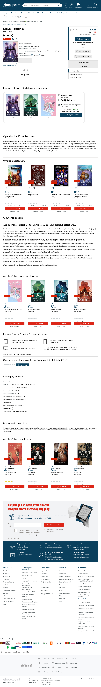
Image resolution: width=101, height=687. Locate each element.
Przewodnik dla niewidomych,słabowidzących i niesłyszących (27, 586)
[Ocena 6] (35, 51)
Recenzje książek (64, 593)
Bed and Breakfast (57, 472)
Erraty (61, 590)
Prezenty (43, 585)
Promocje (45, 13)
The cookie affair (10, 472)
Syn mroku (31, 472)
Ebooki (13, 13)
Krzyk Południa (76, 244)
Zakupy (24, 578)
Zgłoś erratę (7, 402)
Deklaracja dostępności (66, 579)
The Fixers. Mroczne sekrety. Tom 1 (60, 195)
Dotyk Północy (49, 244)
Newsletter (44, 590)
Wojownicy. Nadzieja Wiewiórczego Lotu (81, 195)
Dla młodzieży (7, 411)
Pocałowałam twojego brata (71, 105)
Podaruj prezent (32, 17)
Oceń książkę (45, 587)
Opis (75, 71)
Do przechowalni (83, 66)
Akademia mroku (33, 194)
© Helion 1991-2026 (8, 682)
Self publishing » (78, 552)
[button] (95, 177)
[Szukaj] (59, 5)
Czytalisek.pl (73, 667)
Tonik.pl (93, 678)
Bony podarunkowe (9, 598)
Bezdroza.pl (73, 663)
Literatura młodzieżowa (20, 411)
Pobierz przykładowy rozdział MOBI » (14, 399)
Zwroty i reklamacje (65, 582)
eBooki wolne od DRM (28, 592)
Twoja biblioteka (46, 582)
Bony (21, 17)
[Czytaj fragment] (25, 60)
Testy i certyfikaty (8, 601)
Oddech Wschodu (61, 244)
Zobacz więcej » (13, 538)
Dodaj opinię (22, 365)
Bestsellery (60, 13)
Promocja (7, 39)
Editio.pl (46, 663)
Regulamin (62, 573)
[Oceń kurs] (9, 365)
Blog (4, 604)
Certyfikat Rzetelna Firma (86, 605)
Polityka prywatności (65, 576)
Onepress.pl (60, 659)
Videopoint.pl (46, 667)
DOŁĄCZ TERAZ (54, 525)
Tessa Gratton (8, 197)
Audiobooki (21, 13)
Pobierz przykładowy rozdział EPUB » (14, 396)
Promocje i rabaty (8, 582)
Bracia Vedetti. (54, 252)
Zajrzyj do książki (8, 65)
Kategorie (6, 13)
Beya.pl (60, 667)
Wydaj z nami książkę (84, 586)
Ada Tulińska (28, 43)
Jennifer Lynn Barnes (57, 197)
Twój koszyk (44, 576)
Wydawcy (6, 596)
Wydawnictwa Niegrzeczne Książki (47, 255)
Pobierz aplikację (11, 17)
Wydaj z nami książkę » (52, 544)
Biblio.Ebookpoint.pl (60, 672)
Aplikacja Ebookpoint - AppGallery (29, 613)
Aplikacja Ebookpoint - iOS (30, 609)
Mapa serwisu (63, 596)
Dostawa (62, 585)
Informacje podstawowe (29, 572)
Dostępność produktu (77, 77)
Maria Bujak (31, 196)
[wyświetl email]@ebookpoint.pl (53, 680)
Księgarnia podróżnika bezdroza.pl (85, 622)
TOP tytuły (6, 579)
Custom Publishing (84, 592)
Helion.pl (46, 659)
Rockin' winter (86, 258)
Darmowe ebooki (71, 13)
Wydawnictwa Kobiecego (61, 249)
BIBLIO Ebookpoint (84, 589)
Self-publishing (82, 584)
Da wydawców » (78, 544)
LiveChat (62, 598)
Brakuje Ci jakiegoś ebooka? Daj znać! (54, 553)
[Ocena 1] (25, 51)
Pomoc (27, 354)
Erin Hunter (77, 197)
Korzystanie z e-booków (29, 581)
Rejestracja (44, 573)
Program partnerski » (24, 544)
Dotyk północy (35, 46)
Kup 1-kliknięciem (83, 56)
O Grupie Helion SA (84, 602)
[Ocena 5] (33, 51)
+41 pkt (16, 39)
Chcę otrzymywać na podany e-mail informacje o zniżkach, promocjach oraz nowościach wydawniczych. (29, 532)
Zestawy (6, 593)
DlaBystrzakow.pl (60, 663)
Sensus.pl (73, 659)
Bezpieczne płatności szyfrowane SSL (16, 652)
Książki (29, 13)
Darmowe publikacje (9, 590)
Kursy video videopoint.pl (86, 631)
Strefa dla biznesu (83, 571)
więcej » (35, 535)
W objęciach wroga (68, 100)
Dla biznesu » (21, 552)
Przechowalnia (45, 579)
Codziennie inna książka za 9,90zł (13, 24)
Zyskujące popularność (10, 585)
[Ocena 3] (29, 51)
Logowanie (44, 571)
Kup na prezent (84, 51)
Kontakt (62, 571)
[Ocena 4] (31, 51)
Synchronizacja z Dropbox (29, 602)
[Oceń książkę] (30, 51)
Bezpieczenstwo (27, 575)
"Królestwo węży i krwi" (34, 261)
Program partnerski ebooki (86, 576)
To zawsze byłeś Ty (72, 258)
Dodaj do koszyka (83, 39)
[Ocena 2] (27, 51)
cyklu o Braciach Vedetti (27, 231)
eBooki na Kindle (27, 599)
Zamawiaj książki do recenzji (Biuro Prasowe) (85, 580)
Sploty (46, 672)
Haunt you (77, 472)
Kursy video (36, 13)
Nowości (52, 13)
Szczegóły (76, 74)
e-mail (9, 525)
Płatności (62, 587)
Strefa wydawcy (83, 573)
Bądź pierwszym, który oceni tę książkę (49, 51)
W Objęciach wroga (21, 246)
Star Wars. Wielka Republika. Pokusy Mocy (14, 195)
